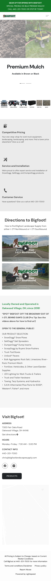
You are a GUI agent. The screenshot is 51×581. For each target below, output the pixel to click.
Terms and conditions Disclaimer (18, 566)
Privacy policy (40, 566)
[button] (9, 16)
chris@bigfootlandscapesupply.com (19, 457)
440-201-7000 (9, 453)
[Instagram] (14, 466)
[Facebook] (5, 466)
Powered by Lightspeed (26, 574)
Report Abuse (25, 569)
